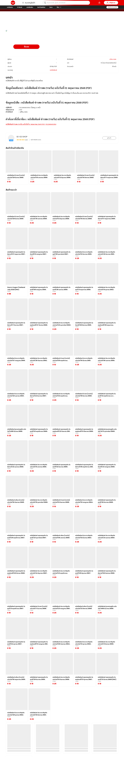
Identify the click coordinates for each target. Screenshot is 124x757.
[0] (99, 3)
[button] (112, 7)
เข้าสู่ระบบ (112, 3)
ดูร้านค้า (109, 138)
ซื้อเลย (26, 46)
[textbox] (62, 105)
